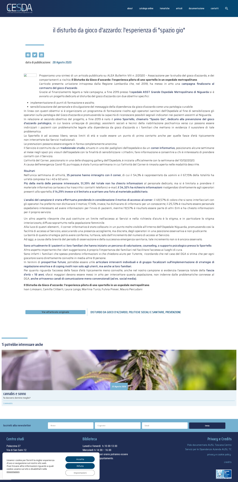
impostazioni (13, 471)
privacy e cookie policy (219, 454)
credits (228, 462)
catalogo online (146, 8)
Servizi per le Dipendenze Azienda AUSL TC (208, 449)
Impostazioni (80, 473)
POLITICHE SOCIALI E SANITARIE (146, 312)
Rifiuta (80, 466)
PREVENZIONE (173, 312)
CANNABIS (7, 403)
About (130, 8)
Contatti (215, 8)
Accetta (80, 459)
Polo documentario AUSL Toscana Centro (209, 445)
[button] (227, 8)
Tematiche (165, 8)
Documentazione (196, 8)
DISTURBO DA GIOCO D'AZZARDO (109, 312)
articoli (179, 8)
